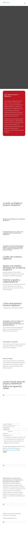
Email (4, 426)
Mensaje (5, 433)
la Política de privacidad (12, 448)
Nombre (5, 424)
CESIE (15, 518)
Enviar (4, 451)
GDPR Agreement (7, 435)
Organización (6, 427)
